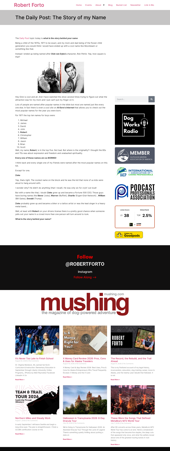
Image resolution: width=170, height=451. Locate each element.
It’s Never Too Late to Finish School (34, 358)
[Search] (151, 99)
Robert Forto (29, 5)
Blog (110, 5)
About (98, 5)
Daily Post (24, 38)
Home (79, 5)
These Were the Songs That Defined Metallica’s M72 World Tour (130, 419)
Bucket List (121, 5)
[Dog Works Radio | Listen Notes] (135, 227)
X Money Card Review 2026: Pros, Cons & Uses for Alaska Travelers (84, 360)
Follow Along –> (85, 277)
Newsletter (135, 5)
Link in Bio (149, 5)
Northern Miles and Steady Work (32, 418)
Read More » (20, 379)
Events (88, 5)
